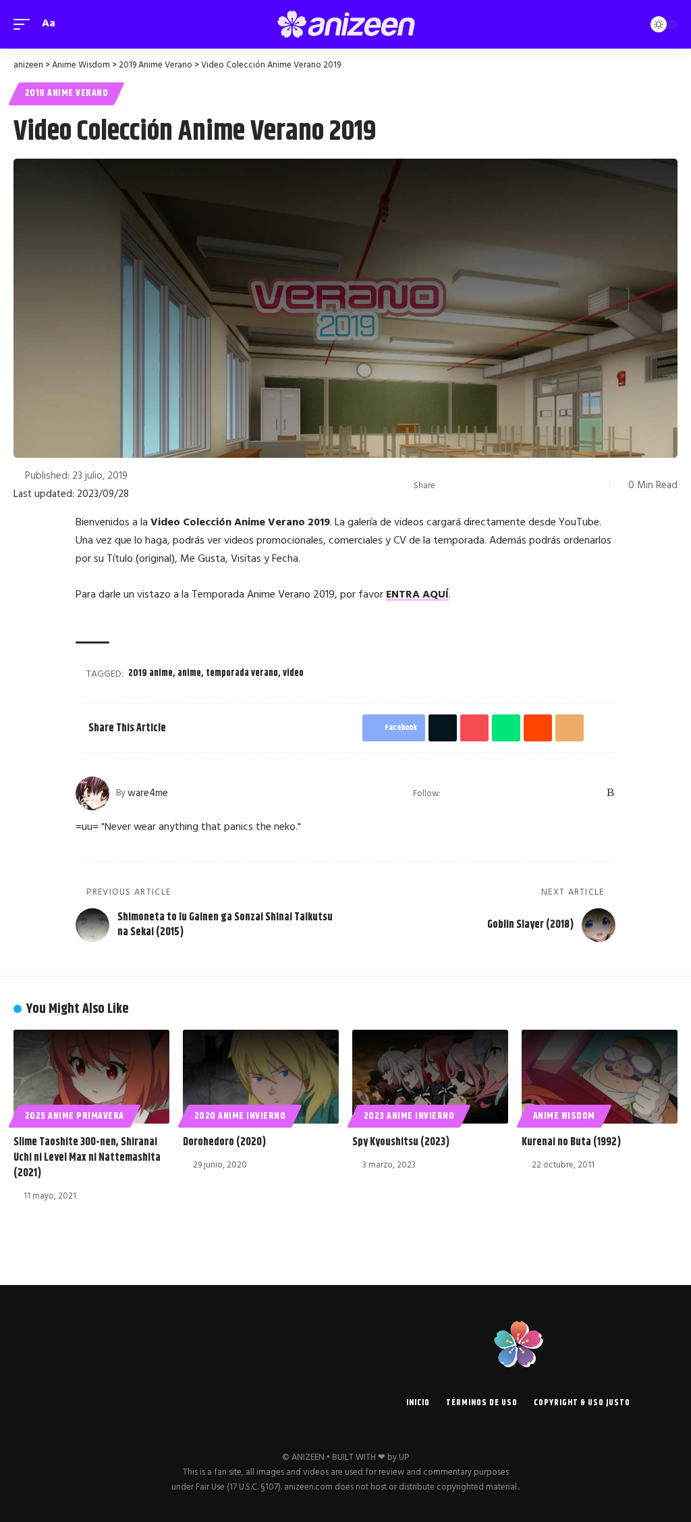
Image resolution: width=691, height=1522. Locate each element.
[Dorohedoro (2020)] (261, 1077)
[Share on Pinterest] (491, 485)
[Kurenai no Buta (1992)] (600, 1077)
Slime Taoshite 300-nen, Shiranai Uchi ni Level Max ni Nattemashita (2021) (87, 1158)
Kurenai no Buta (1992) (571, 1142)
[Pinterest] (541, 793)
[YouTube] (505, 793)
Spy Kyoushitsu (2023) (400, 1142)
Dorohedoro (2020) (224, 1142)
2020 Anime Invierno (240, 1116)
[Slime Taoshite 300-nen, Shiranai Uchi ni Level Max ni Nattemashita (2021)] (91, 1077)
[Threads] (576, 793)
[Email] (554, 485)
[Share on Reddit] (533, 485)
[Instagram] (523, 793)
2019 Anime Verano (67, 93)
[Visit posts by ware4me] (92, 793)
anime (189, 673)
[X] (487, 793)
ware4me (148, 793)
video (293, 673)
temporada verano (242, 673)
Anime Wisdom (564, 1116)
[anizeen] (345, 24)
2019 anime (150, 673)
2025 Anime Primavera (74, 1116)
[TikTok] (558, 793)
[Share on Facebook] (449, 485)
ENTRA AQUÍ (417, 595)
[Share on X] (470, 485)
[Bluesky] (593, 793)
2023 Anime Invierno (409, 1116)
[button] (24, 24)
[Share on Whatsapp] (512, 485)
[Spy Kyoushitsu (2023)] (430, 1077)
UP (404, 1457)
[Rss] (610, 793)
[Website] (452, 793)
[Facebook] (470, 793)
